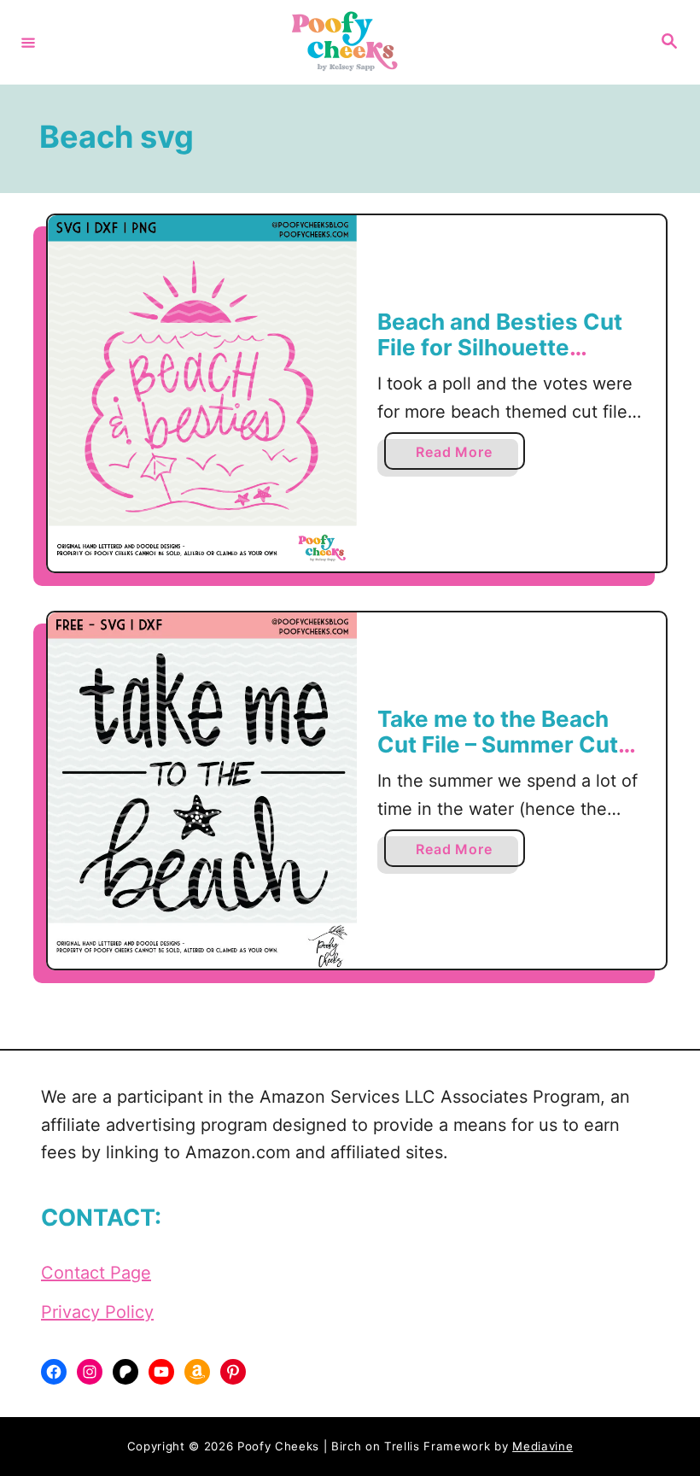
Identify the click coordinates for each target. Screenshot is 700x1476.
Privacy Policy (97, 1312)
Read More (460, 456)
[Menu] (28, 42)
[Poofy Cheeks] (347, 42)
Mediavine (542, 1446)
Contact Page (96, 1272)
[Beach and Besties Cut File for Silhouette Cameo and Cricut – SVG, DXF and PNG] (202, 393)
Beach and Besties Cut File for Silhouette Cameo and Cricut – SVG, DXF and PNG (499, 359)
